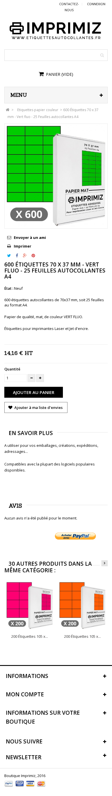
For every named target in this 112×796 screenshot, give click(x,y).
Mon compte (25, 694)
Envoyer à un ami (30, 237)
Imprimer (22, 246)
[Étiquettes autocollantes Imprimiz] (56, 30)
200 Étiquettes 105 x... (29, 636)
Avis (15, 505)
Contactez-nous (69, 7)
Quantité (12, 369)
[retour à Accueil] (8, 109)
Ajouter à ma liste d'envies (38, 407)
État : (8, 288)
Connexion (96, 4)
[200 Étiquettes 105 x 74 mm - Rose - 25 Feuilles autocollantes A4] (29, 605)
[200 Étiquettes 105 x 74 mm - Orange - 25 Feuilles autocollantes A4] (82, 605)
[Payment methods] (25, 787)
